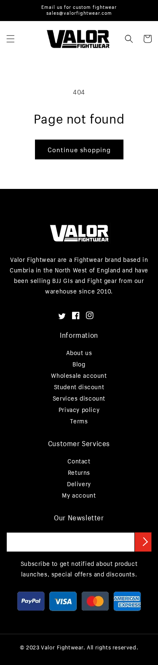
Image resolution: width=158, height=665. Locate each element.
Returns (79, 472)
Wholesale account (79, 376)
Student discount (79, 387)
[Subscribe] (143, 542)
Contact (78, 461)
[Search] (129, 39)
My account (79, 495)
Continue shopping (79, 149)
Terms (79, 421)
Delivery (79, 484)
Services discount (79, 398)
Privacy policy (79, 410)
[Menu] (10, 39)
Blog (78, 364)
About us (79, 353)
